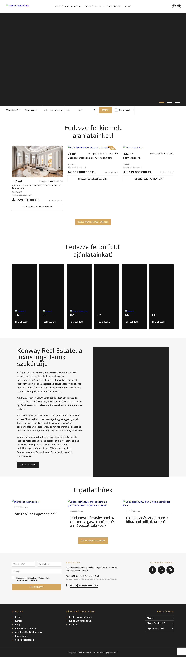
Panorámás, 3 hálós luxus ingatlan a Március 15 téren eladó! (36, 186)
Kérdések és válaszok (26, 628)
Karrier (18, 620)
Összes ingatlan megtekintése (93, 222)
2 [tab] (169, 102)
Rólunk (76, 6)
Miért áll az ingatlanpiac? (35, 514)
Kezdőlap (61, 6)
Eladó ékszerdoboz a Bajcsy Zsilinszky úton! (90, 158)
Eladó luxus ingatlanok (80, 617)
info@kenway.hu (84, 585)
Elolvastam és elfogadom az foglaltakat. (32, 579)
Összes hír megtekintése (93, 541)
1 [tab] (161, 102)
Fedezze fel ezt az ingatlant (37, 207)
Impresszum (21, 636)
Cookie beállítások (24, 639)
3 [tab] (177, 102)
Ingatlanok (93, 6)
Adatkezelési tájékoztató (28, 632)
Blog (127, 6)
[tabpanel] (93, 59)
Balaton (73, 624)
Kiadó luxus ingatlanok (80, 620)
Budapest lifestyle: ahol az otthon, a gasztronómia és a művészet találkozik (92, 522)
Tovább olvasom (28, 465)
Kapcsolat (114, 6)
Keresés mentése (125, 110)
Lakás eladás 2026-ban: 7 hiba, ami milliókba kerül (147, 520)
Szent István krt (131, 158)
